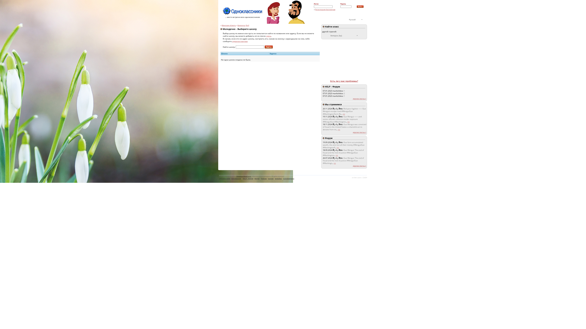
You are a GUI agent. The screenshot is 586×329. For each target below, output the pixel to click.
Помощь (264, 178)
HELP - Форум (248, 178)
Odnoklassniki (236, 178)
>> (344, 114)
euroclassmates (288, 178)
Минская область (229, 25)
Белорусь (241, 25)
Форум (257, 178)
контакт (271, 178)
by (247, 25)
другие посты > (359, 98)
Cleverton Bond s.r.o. (243, 176)
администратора (240, 41)
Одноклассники (224, 178)
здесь (268, 36)
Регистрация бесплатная (325, 9)
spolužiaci (278, 178)
